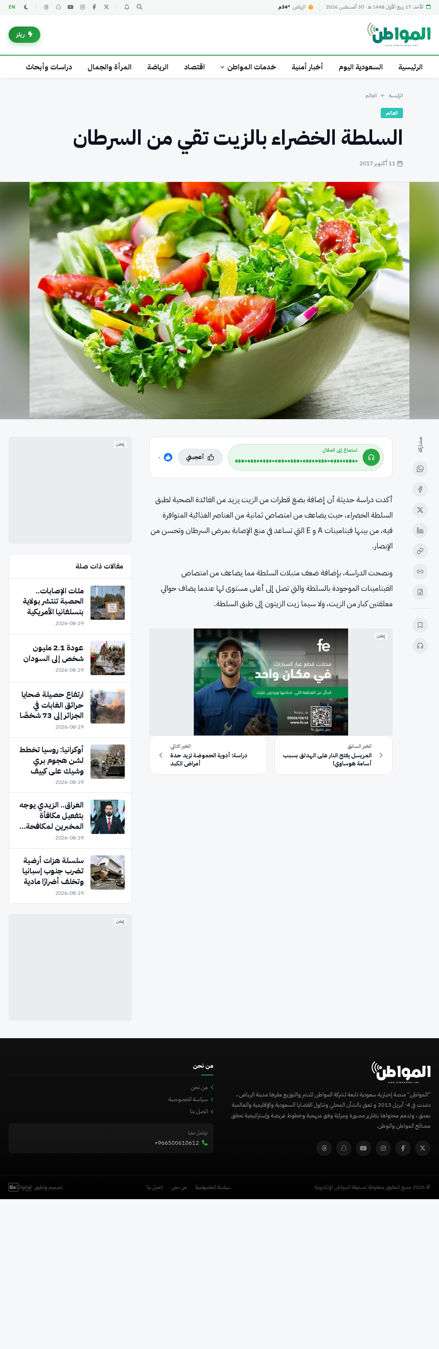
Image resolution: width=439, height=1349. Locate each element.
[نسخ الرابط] (420, 551)
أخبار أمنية (307, 67)
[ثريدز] (46, 7)
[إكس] (420, 510)
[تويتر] (106, 7)
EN (12, 7)
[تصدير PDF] (420, 592)
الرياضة (157, 67)
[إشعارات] (126, 7)
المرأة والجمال (109, 67)
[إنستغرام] (82, 7)
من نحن (199, 1087)
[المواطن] (398, 35)
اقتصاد (194, 67)
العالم (371, 95)
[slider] (296, 461)
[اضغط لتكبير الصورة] (219, 300)
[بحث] (139, 7)
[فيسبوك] (94, 7)
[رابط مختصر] (420, 571)
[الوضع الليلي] (26, 7)
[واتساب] (420, 468)
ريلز (20, 34)
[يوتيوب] (70, 7)
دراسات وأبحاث (49, 67)
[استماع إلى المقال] (420, 645)
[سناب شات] (58, 7)
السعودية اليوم (361, 67)
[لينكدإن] (420, 530)
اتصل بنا (199, 1111)
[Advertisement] (70, 490)
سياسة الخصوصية (188, 1099)
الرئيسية (410, 67)
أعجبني (195, 457)
